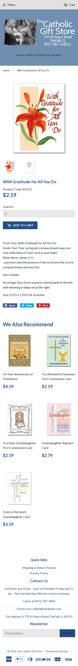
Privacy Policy (39, 573)
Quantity (8, 206)
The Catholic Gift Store (29, 651)
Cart (72, 4)
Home (6, 70)
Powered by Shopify (57, 651)
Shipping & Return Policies (39, 567)
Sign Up (67, 633)
